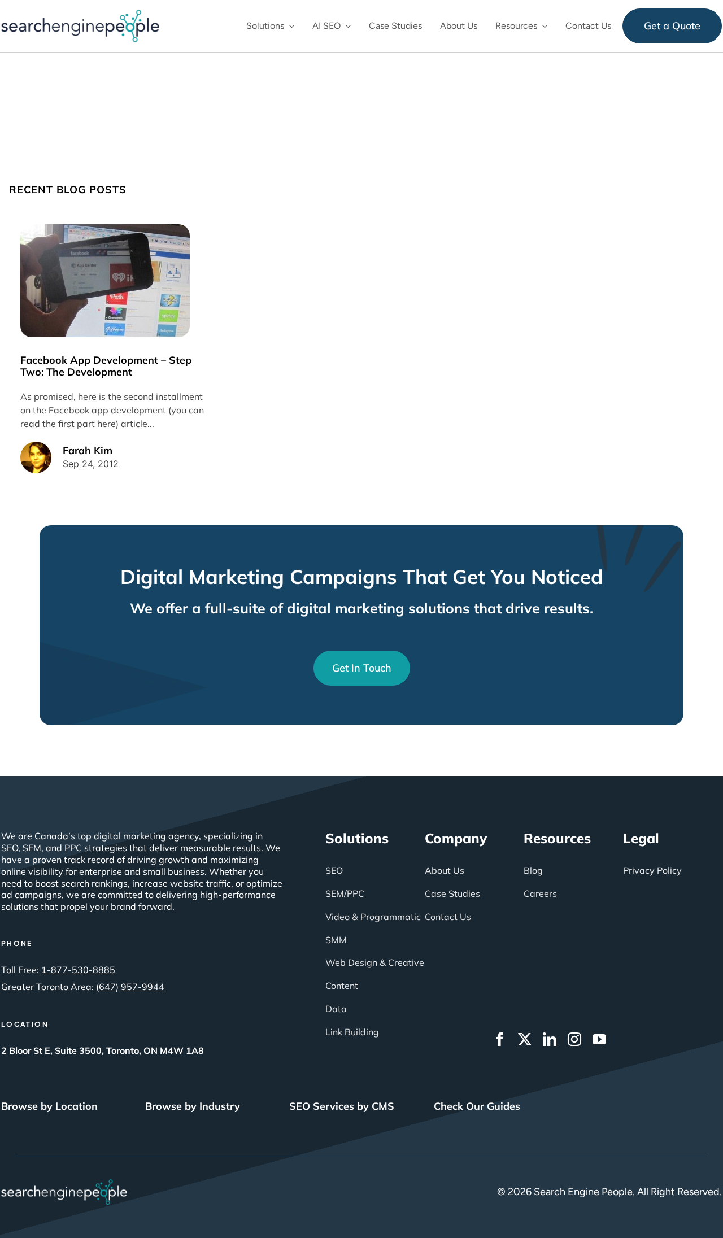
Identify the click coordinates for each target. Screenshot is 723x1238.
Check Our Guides (477, 1106)
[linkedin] (549, 1039)
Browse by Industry (192, 1106)
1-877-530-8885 (78, 969)
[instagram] (574, 1039)
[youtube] (599, 1039)
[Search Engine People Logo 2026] (80, 14)
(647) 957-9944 (130, 986)
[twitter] (525, 1039)
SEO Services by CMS (341, 1106)
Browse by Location (49, 1106)
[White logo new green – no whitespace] (64, 1184)
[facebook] (500, 1039)
